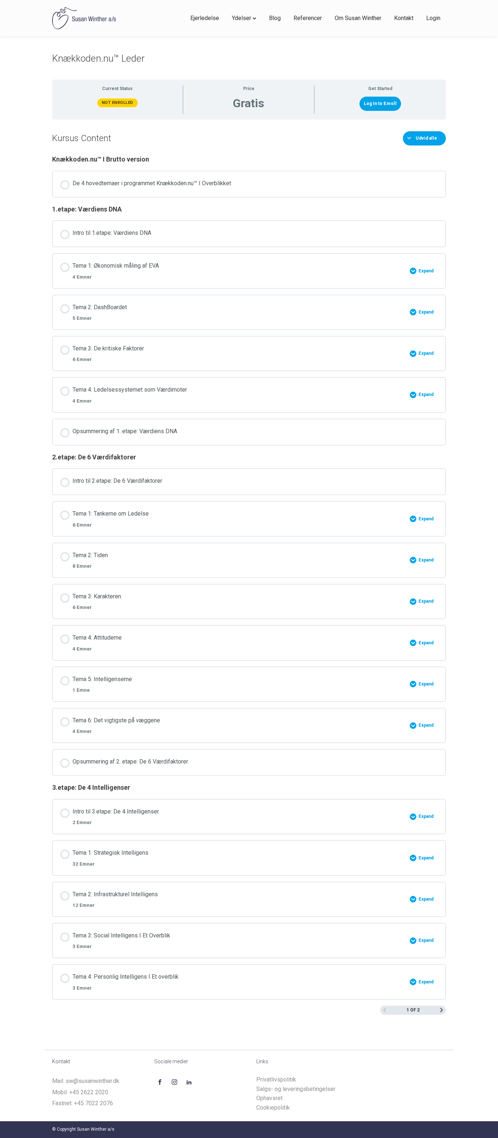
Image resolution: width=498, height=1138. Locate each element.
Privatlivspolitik (276, 1079)
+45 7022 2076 (93, 1103)
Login (433, 18)
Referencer (307, 18)
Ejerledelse (204, 18)
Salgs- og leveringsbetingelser (295, 1088)
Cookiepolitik (273, 1107)
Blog (275, 18)
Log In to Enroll (380, 103)
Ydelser (241, 18)
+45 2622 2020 (88, 1092)
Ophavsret (269, 1098)
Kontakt (403, 18)
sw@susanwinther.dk (92, 1080)
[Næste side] (441, 1010)
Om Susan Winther (358, 18)
